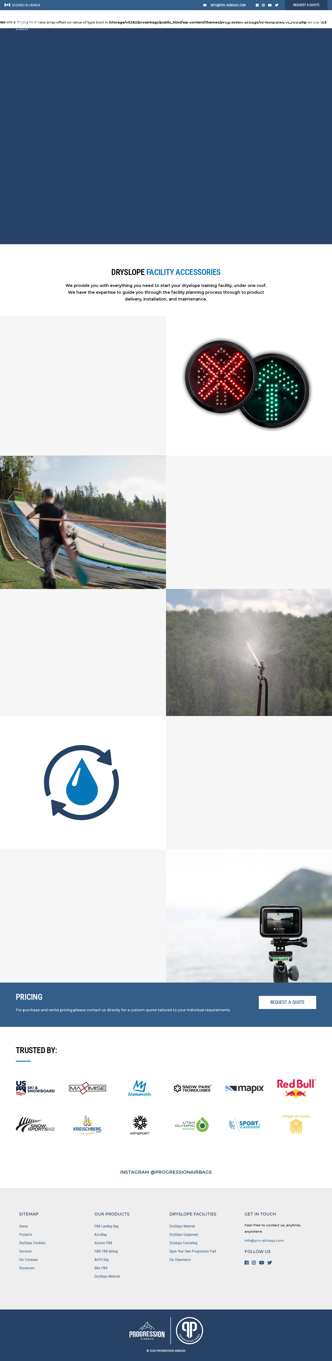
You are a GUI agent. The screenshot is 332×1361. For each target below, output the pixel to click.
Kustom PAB (103, 1243)
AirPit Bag (101, 1260)
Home (23, 1226)
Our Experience (180, 1260)
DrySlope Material (107, 1276)
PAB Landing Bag (106, 1226)
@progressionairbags (181, 1172)
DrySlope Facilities (32, 1243)
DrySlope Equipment (183, 1234)
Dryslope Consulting (183, 1243)
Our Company (28, 1260)
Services (25, 1251)
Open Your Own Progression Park (192, 1251)
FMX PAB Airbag (106, 1251)
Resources (26, 1268)
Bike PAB (101, 1268)
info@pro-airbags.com (264, 1240)
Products (25, 1234)
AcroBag (100, 1234)
